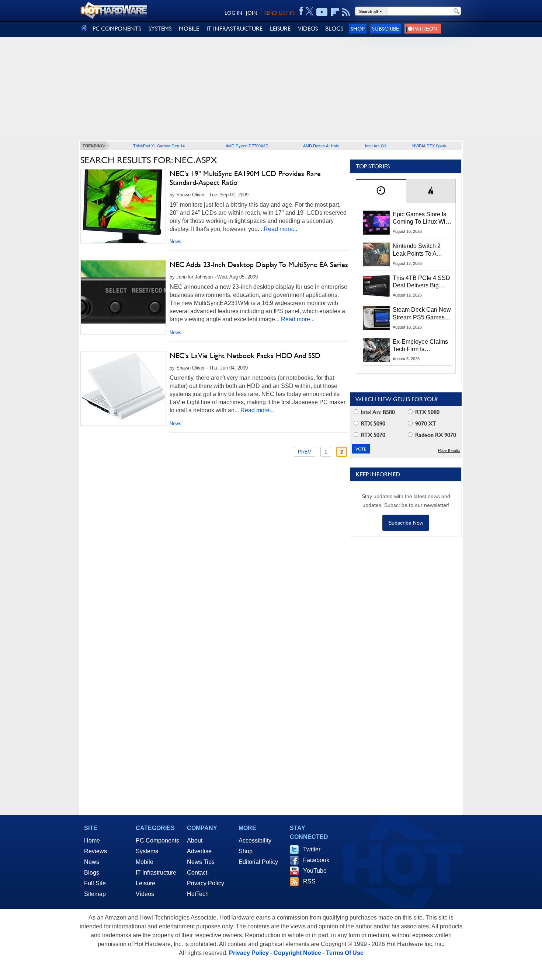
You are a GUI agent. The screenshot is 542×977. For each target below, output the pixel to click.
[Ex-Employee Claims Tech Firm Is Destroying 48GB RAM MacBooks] (376, 350)
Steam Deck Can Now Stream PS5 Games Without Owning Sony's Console (422, 314)
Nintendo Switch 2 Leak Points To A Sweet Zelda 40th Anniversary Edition (418, 250)
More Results (449, 450)
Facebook (316, 860)
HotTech (198, 894)
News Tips (201, 862)
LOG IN (233, 13)
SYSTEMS (160, 28)
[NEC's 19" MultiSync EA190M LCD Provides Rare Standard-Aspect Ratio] (123, 206)
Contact (197, 872)
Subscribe (385, 28)
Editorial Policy (258, 862)
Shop (358, 28)
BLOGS (334, 28)
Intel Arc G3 (375, 145)
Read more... (280, 229)
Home (92, 840)
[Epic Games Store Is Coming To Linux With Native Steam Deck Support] (376, 222)
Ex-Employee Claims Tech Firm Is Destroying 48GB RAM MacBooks (420, 346)
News (175, 241)
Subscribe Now (405, 523)
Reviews (95, 851)
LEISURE (280, 28)
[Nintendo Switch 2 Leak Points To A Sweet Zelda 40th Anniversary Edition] (376, 254)
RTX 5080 (426, 412)
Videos (145, 894)
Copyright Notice (297, 953)
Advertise (199, 851)
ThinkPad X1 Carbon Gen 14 (159, 145)
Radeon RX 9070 (435, 434)
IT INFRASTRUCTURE (234, 28)
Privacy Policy (205, 883)
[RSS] (346, 12)
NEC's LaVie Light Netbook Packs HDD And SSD (245, 355)
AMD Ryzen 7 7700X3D (247, 145)
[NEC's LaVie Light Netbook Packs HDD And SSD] (123, 388)
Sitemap (95, 894)
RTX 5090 (372, 423)
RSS (309, 881)
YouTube (315, 871)
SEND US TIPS (279, 13)
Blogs (91, 872)
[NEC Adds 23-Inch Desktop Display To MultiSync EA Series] (123, 297)
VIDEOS (308, 28)
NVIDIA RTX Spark (429, 145)
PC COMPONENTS (117, 28)
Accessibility (255, 840)
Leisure (145, 883)
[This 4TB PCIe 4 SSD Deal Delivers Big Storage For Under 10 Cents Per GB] (376, 286)
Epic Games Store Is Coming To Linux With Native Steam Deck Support (421, 218)
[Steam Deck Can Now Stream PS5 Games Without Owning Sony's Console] (376, 318)
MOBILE (189, 28)
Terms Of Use (345, 953)
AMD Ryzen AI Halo (321, 145)
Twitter (311, 849)
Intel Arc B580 (377, 412)
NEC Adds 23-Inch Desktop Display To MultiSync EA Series (259, 264)
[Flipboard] (335, 12)
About (194, 840)
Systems (147, 851)
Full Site (95, 883)
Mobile (144, 862)
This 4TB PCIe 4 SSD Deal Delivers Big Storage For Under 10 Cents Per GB (421, 282)
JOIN (251, 13)
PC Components (157, 840)
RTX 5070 (372, 434)
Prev (304, 452)
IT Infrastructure (156, 872)
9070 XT (425, 423)
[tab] (381, 191)
